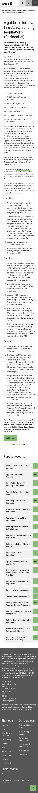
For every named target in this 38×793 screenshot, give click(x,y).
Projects (4, 729)
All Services (23, 754)
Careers (4, 743)
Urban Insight (6, 763)
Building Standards (17, 10)
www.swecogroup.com (16, 678)
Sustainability (6, 739)
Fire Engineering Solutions (16, 444)
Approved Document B (23, 169)
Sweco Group (6, 759)
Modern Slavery (7, 751)
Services (8, 10)
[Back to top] (33, 788)
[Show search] (29, 3)
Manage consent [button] (6, 782)
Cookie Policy (29, 780)
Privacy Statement (19, 780)
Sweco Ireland (6, 755)
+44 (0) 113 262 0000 (9, 698)
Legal (3, 747)
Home (3, 10)
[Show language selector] (22, 3)
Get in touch (10, 438)
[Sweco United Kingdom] (7, 3)
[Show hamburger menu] (35, 3)
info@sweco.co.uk (12, 701)
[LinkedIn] (3, 773)
